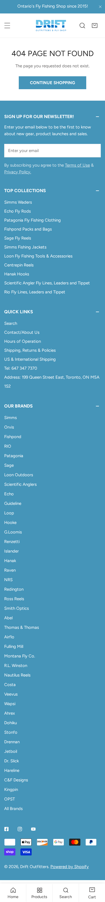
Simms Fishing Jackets (25, 247)
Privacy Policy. (17, 171)
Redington (14, 589)
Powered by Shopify (69, 866)
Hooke (10, 522)
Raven (10, 570)
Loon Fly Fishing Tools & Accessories (38, 256)
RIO (7, 446)
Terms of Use (77, 165)
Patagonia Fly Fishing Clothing (32, 220)
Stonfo (10, 732)
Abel (8, 617)
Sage (9, 465)
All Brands (13, 808)
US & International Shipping (30, 359)
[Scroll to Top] (95, 872)
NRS (8, 579)
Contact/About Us (21, 332)
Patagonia (13, 455)
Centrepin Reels (19, 265)
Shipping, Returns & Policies (30, 350)
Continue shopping (52, 82)
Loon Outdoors (18, 474)
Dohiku (10, 722)
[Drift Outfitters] (51, 25)
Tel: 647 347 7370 (20, 368)
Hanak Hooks (16, 274)
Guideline (12, 503)
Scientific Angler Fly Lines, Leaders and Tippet (47, 283)
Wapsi (9, 703)
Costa (10, 684)
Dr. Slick (11, 760)
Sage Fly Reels (17, 238)
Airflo (9, 636)
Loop (9, 513)
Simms (10, 417)
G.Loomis (13, 532)
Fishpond (12, 436)
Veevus (11, 694)
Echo (9, 493)
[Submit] (93, 150)
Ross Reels (14, 598)
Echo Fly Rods (17, 211)
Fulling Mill (13, 646)
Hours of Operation (22, 341)
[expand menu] (7, 25)
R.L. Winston (15, 665)
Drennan (12, 741)
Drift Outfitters (34, 866)
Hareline (11, 770)
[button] (94, 25)
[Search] (82, 25)
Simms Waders (18, 202)
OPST (9, 799)
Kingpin (11, 789)
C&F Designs (16, 780)
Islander (11, 551)
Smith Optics (16, 608)
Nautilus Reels (17, 675)
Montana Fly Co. (19, 656)
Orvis (9, 427)
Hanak (10, 560)
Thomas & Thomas (21, 627)
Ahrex (9, 713)
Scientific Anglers (20, 484)
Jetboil (10, 751)
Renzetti (12, 541)
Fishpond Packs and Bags (28, 229)
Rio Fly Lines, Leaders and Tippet (34, 291)
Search (10, 323)
